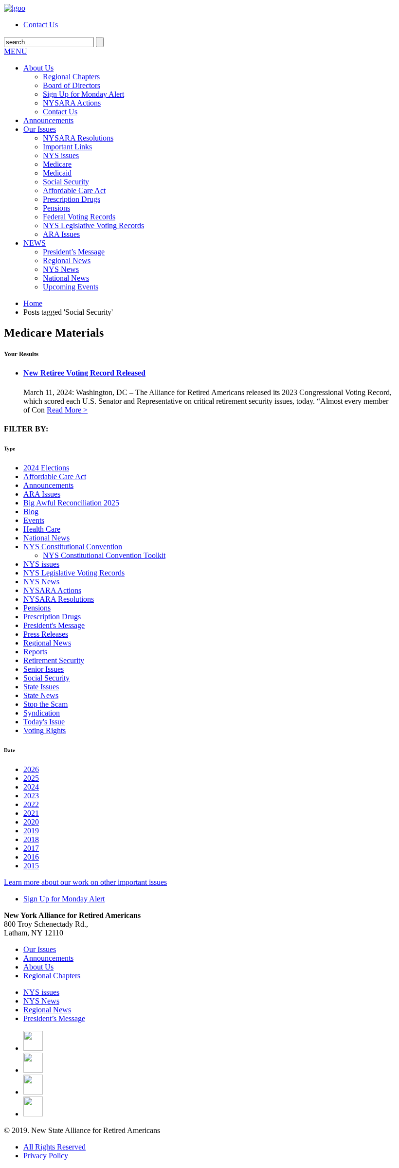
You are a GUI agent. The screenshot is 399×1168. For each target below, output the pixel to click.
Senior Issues (43, 669)
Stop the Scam (45, 704)
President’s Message (74, 252)
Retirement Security (53, 660)
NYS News (61, 269)
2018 (31, 839)
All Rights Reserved (54, 1147)
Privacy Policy (45, 1155)
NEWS (34, 243)
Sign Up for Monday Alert (83, 94)
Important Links (67, 147)
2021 (31, 813)
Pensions (56, 208)
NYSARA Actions (72, 103)
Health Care (41, 529)
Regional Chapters (71, 76)
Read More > (67, 410)
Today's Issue (44, 722)
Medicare (57, 164)
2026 (31, 769)
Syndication (41, 713)
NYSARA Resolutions (78, 138)
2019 (31, 831)
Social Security (66, 182)
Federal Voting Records (79, 217)
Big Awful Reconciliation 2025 (71, 503)
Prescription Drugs (71, 199)
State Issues (41, 687)
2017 (31, 848)
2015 (31, 866)
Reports (35, 651)
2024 (31, 787)
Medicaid (57, 173)
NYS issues (61, 155)
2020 (31, 822)
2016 (31, 857)
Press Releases (45, 634)
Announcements (48, 120)
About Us (38, 68)
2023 (31, 795)
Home (32, 303)
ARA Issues (61, 234)
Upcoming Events (70, 287)
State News (40, 695)
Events (33, 520)
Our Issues (39, 129)
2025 (31, 778)
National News (66, 278)
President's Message (54, 625)
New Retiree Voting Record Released (84, 373)
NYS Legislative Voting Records (93, 225)
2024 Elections (46, 468)
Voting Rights (44, 730)
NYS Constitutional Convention (72, 546)
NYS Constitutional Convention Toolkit (104, 555)
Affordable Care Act (74, 190)
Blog (30, 511)
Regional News (67, 260)
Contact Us (40, 24)
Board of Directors (71, 85)
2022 (31, 804)
